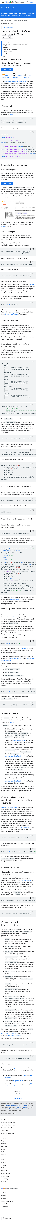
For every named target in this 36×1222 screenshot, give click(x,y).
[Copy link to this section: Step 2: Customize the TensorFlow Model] (3, 489)
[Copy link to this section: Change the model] (21, 868)
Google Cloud (5, 1176)
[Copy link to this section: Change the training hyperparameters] (19, 925)
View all (3, 1181)
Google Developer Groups (8, 1125)
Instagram (4, 1146)
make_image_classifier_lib (13, 756)
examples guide (24, 648)
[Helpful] (12, 23)
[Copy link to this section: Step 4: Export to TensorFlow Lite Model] (3, 611)
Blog (2, 1141)
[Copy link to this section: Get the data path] (17, 170)
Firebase (3, 1168)
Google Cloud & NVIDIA (7, 1133)
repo (11, 115)
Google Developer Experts (8, 1128)
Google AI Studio (5, 1170)
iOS (31, 1084)
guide (3, 226)
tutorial (12, 722)
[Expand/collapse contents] (11, 42)
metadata (31, 284)
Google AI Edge (7, 7)
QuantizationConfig (23, 827)
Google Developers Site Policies (13, 1109)
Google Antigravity (6, 1173)
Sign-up (7, 15)
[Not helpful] (14, 23)
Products (9, 20)
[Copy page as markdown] (9, 37)
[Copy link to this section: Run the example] (16, 232)
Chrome (3, 1165)
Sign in (32, 2)
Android (27, 1084)
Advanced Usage (15, 599)
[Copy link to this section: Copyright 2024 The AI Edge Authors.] (24, 59)
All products (4, 1206)
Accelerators (4, 1130)
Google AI (4, 1204)
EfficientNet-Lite (27, 880)
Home (2, 20)
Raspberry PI (11, 1086)
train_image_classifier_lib (15, 1035)
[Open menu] (3, 2)
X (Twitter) (4, 1152)
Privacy (9, 1214)
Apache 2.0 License (22, 1107)
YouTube (3, 1154)
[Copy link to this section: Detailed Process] (19, 321)
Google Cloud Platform (7, 1201)
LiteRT (25, 20)
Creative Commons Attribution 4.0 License (16, 1105)
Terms (3, 1214)
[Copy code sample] (33, 118)
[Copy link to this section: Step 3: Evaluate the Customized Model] (3, 521)
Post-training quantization (9, 807)
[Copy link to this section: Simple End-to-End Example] (29, 165)
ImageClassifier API (16, 658)
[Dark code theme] (30, 118)
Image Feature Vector (19, 740)
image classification (11, 314)
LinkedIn (3, 1149)
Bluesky (3, 1143)
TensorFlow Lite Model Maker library (15, 81)
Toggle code (7, 69)
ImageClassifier (18, 1081)
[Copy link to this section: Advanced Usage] (19, 714)
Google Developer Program (8, 1122)
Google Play (4, 1179)
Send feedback (8, 27)
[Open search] (27, 2)
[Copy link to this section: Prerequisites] (16, 106)
